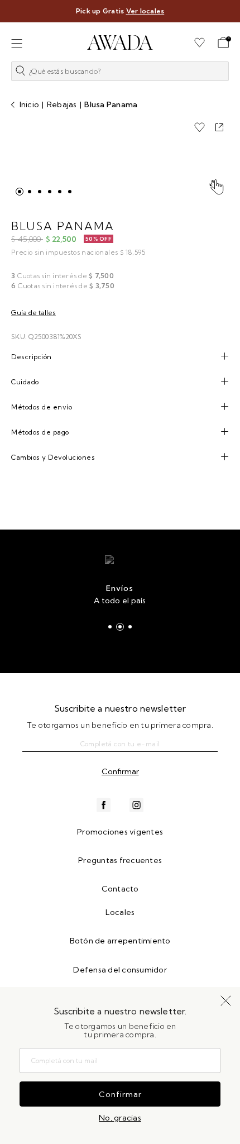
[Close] (224, 15)
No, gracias (120, 1118)
